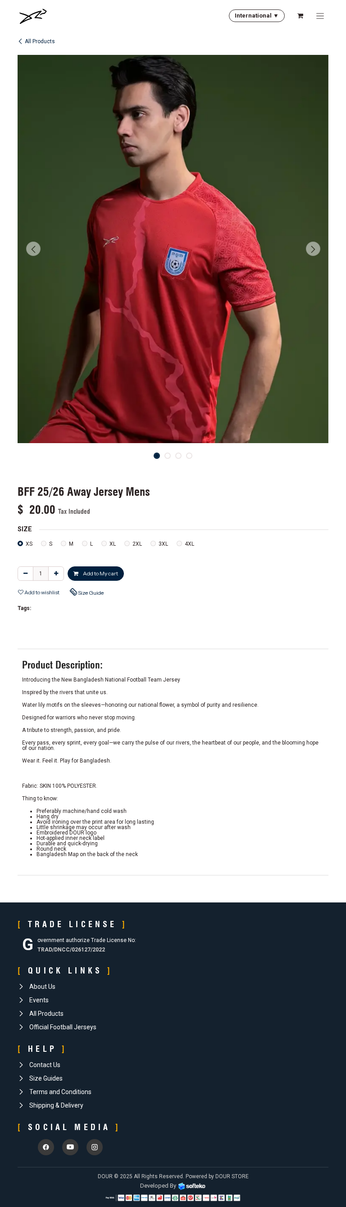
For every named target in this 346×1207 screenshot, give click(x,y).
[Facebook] (46, 1147)
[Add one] (56, 573)
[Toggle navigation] (320, 15)
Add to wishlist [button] (41, 592)
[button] (33, 249)
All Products (40, 41)
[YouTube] (70, 1147)
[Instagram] (94, 1147)
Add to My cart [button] (100, 573)
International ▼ (257, 15)
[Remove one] (25, 573)
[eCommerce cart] (300, 16)
